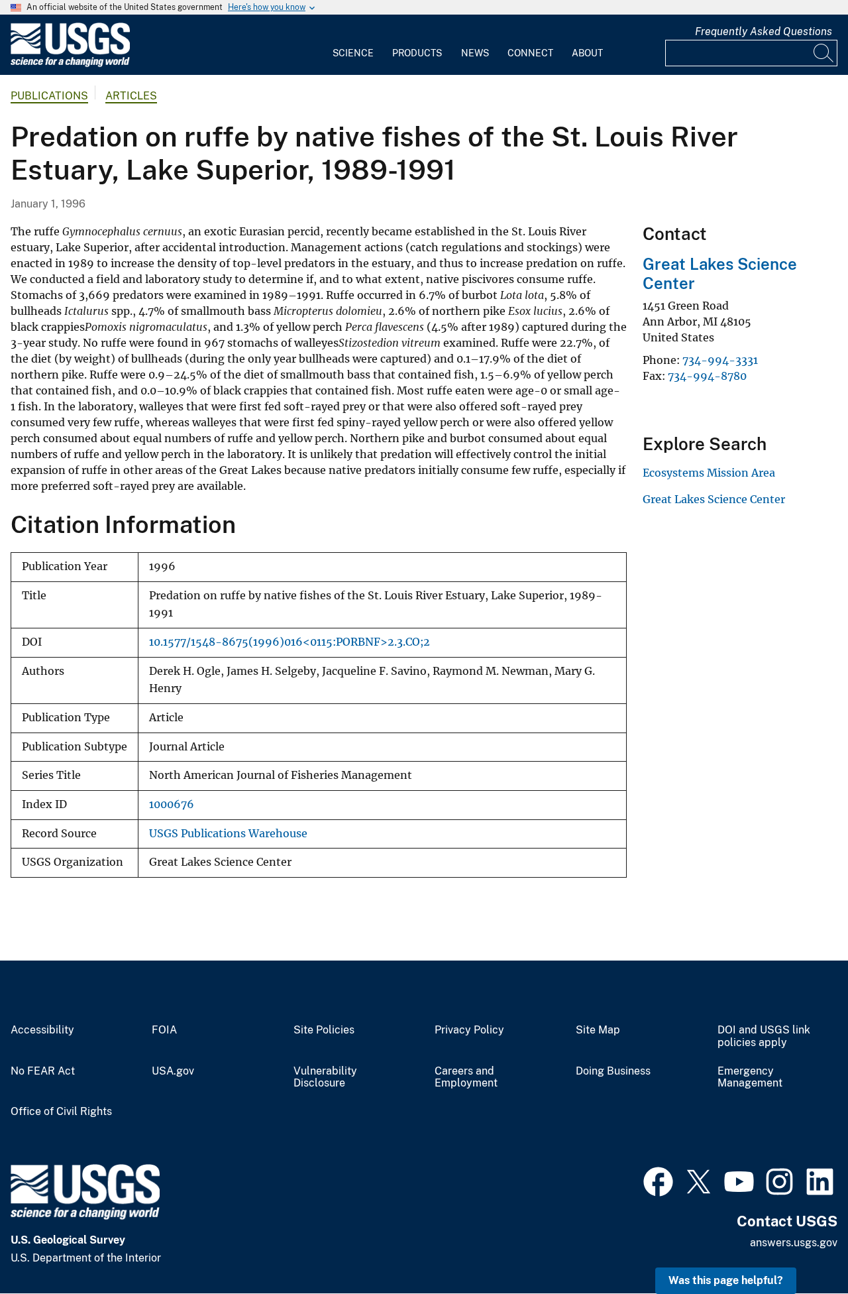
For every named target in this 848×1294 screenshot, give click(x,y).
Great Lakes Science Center (714, 499)
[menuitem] (353, 45)
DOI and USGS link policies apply (763, 1036)
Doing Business (613, 1071)
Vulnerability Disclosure (325, 1077)
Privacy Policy (469, 1030)
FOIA (164, 1030)
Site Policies (323, 1030)
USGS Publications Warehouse (228, 833)
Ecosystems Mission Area (709, 472)
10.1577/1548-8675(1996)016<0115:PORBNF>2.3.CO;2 (289, 642)
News (475, 53)
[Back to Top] (800, 1245)
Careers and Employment (466, 1077)
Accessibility (42, 1030)
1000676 (171, 804)
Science (353, 53)
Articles (131, 95)
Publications (49, 95)
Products (417, 53)
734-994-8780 (707, 375)
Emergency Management (749, 1077)
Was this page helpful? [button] (725, 1280)
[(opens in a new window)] (658, 1180)
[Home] (70, 64)
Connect (530, 53)
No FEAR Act (43, 1071)
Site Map (598, 1030)
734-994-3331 (720, 360)
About (587, 53)
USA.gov (173, 1071)
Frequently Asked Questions (763, 31)
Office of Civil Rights (61, 1112)
